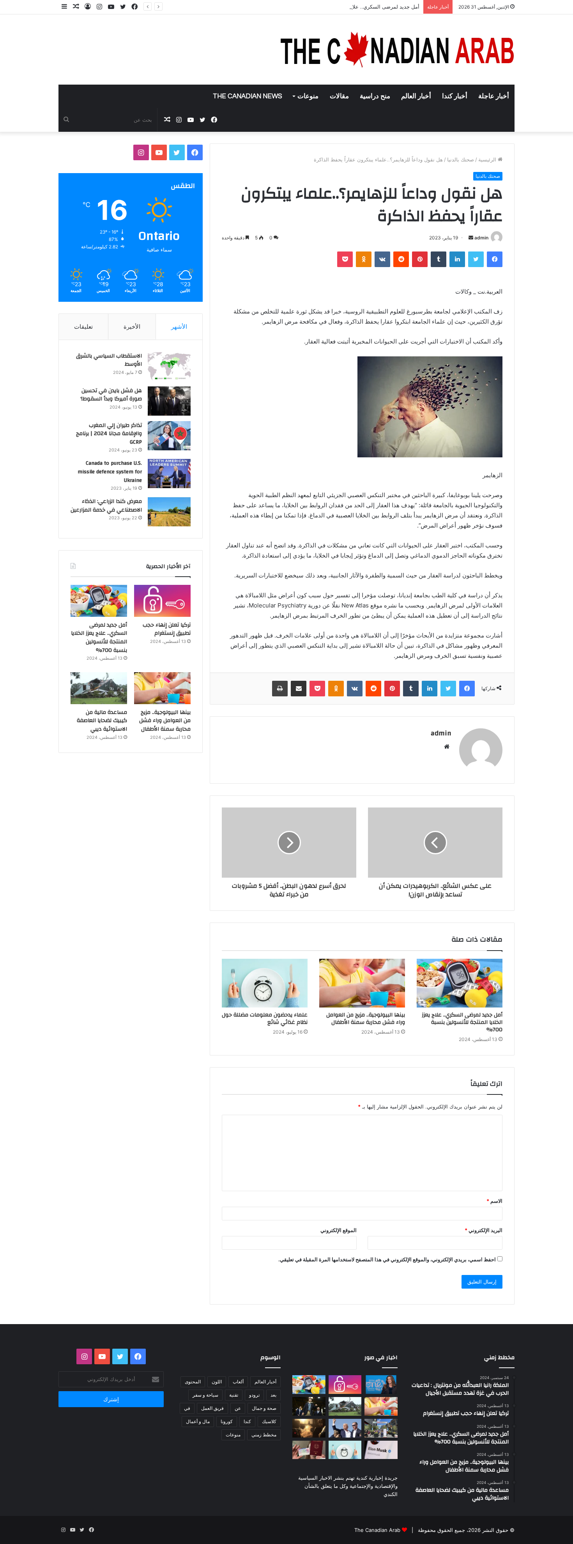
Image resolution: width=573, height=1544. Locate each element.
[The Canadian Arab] (398, 49)
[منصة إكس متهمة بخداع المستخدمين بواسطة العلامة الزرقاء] (381, 1450)
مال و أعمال (198, 1421)
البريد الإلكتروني (483, 1230)
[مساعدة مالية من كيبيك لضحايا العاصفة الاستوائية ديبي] (99, 688)
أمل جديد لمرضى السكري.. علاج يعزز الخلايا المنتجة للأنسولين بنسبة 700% (338, 7)
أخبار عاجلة (493, 96)
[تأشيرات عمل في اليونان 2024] (308, 1450)
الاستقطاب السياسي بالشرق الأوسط (109, 360)
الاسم (494, 1201)
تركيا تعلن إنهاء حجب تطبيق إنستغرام (167, 629)
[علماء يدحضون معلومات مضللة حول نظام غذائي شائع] (265, 983)
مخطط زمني (263, 1435)
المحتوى (193, 1382)
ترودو (254, 1395)
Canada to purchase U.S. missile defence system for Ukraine (110, 471)
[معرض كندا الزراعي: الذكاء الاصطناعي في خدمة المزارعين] (169, 511)
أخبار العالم (416, 96)
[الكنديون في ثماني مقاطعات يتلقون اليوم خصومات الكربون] (308, 1428)
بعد (273, 1395)
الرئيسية (488, 159)
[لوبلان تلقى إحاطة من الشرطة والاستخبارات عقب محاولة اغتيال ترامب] (345, 1428)
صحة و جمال (264, 1408)
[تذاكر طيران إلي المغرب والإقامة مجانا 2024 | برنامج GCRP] (169, 435)
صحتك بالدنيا (460, 159)
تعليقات (83, 326)
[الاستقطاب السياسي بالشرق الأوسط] (169, 366)
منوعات (307, 96)
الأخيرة (132, 326)
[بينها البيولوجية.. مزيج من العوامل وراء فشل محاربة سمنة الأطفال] (362, 983)
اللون (217, 1382)
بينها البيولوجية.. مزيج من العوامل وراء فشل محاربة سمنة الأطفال (365, 1018)
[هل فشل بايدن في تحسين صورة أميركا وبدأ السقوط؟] (169, 401)
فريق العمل (212, 1408)
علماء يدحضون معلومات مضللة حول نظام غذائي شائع (265, 1018)
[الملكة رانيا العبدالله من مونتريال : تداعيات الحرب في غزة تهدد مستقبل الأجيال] (381, 1384)
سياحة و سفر (205, 1395)
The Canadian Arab (377, 1530)
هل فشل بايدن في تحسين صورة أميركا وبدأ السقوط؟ (111, 395)
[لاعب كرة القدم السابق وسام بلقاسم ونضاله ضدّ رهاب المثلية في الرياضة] (381, 1428)
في (187, 1408)
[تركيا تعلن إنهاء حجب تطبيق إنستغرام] (162, 601)
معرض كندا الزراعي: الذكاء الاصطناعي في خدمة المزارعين (106, 505)
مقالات (339, 96)
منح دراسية (375, 96)
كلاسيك (269, 1421)
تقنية (233, 1395)
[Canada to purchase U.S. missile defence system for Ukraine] (169, 473)
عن (238, 1408)
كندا (247, 1421)
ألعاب (238, 1382)
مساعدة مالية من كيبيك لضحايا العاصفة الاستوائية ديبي (102, 720)
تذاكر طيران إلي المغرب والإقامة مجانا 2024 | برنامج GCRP (109, 433)
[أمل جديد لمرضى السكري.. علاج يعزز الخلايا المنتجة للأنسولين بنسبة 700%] (459, 983)
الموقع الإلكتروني (338, 1230)
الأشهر (179, 326)
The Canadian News (247, 96)
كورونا (227, 1421)
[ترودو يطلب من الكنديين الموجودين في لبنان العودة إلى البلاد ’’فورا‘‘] (308, 1406)
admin (481, 238)
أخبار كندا (454, 96)
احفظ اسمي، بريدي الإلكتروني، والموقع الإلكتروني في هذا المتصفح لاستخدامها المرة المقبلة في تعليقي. (387, 1259)
